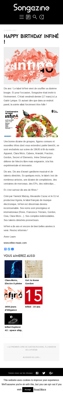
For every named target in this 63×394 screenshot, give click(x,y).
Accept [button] (28, 389)
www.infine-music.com (15, 243)
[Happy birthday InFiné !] (31, 65)
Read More (40, 389)
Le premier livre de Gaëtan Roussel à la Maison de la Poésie (32, 348)
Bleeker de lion (31, 357)
